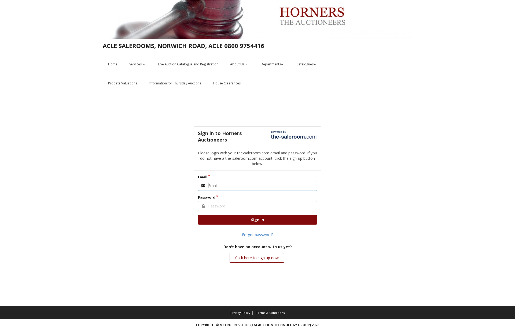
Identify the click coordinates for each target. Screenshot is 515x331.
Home (112, 64)
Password (206, 197)
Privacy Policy (240, 313)
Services (135, 64)
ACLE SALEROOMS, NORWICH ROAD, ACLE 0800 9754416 (183, 46)
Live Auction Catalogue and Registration (188, 64)
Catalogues (305, 64)
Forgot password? (257, 234)
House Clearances (227, 83)
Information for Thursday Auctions (175, 83)
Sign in (257, 219)
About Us (237, 64)
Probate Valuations (122, 83)
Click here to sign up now (257, 257)
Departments (271, 64)
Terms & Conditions (270, 313)
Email (202, 176)
